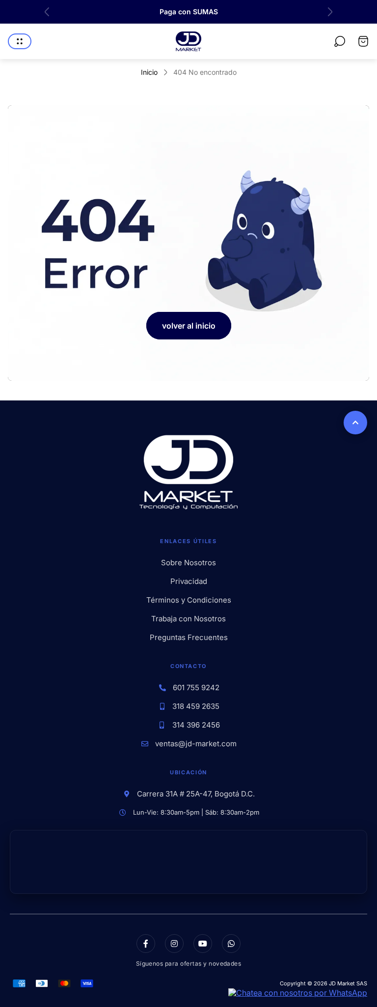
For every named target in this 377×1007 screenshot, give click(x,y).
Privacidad (188, 581)
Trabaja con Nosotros (188, 618)
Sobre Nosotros (188, 562)
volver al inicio (188, 326)
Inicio (149, 72)
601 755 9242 (196, 687)
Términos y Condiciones (188, 600)
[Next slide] (330, 12)
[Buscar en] (339, 41)
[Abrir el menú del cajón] (19, 41)
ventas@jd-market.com (196, 743)
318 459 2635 (195, 706)
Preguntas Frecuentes (189, 637)
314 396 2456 (196, 725)
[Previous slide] (47, 12)
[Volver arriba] (355, 422)
